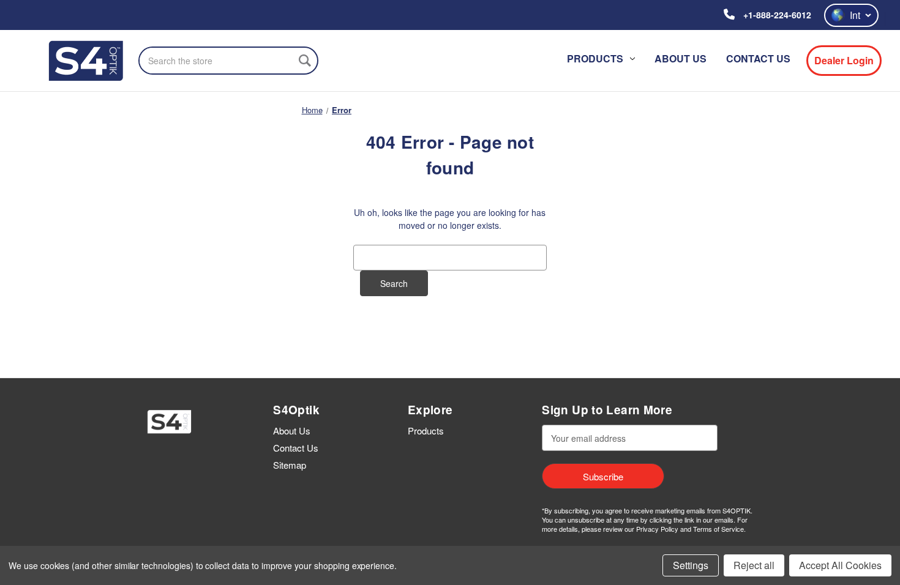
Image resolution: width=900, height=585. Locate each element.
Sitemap (289, 465)
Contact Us (758, 58)
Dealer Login (844, 60)
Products (595, 58)
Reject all (753, 565)
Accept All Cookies (840, 565)
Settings (690, 565)
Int (855, 15)
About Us (680, 58)
